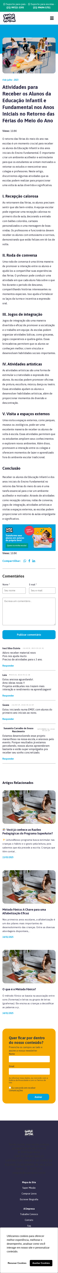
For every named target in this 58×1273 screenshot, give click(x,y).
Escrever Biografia (29, 1199)
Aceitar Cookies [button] (41, 1263)
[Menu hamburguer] (51, 18)
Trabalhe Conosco (29, 1214)
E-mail (33, 584)
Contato (29, 1220)
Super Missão (29, 1188)
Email (11, 1066)
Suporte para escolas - (42, 6)
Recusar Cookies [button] (17, 1263)
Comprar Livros (29, 1193)
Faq (29, 1226)
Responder (8, 665)
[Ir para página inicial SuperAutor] (8, 18)
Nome (6, 584)
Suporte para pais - (16, 6)
